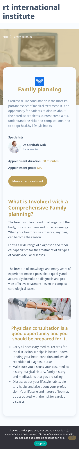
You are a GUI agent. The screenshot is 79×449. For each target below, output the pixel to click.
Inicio (5, 36)
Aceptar (40, 443)
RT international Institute (31, 11)
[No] (72, 438)
